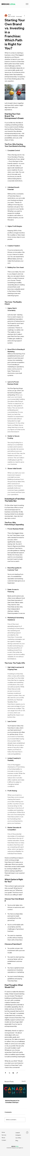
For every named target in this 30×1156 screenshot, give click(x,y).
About (3, 1137)
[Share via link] (17, 1073)
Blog (17, 1140)
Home (3, 1132)
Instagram (18, 1135)
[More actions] (24, 16)
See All (23, 1081)
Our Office (18, 1138)
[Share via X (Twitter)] (9, 1073)
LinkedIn (18, 1132)
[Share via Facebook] (5, 1073)
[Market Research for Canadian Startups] (15, 1091)
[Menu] (27, 4)
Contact (4, 1140)
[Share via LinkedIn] (13, 1073)
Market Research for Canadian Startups (12, 1101)
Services (4, 1135)
